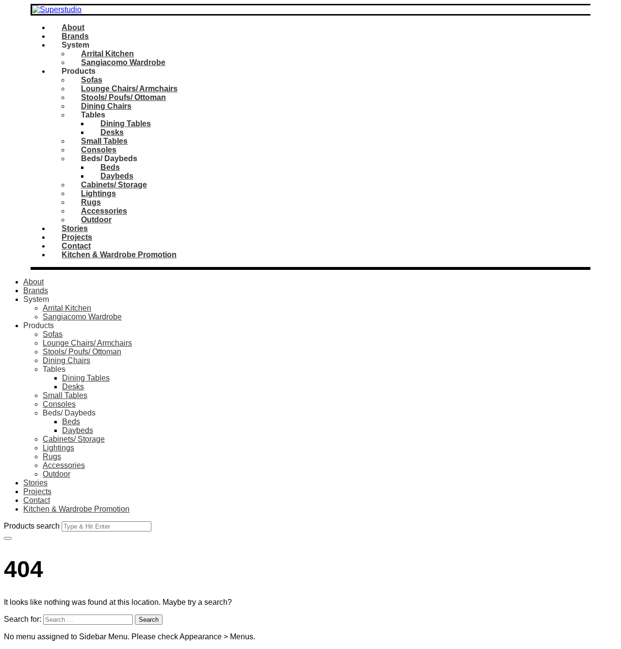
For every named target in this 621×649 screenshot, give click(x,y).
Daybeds (116, 176)
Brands (75, 36)
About (73, 27)
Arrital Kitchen (107, 54)
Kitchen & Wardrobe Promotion (119, 254)
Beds (110, 167)
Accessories (104, 211)
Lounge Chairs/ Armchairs (129, 88)
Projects (77, 237)
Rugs (91, 202)
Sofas (91, 80)
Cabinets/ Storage (114, 185)
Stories (75, 228)
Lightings (98, 193)
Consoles (98, 150)
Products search (32, 526)
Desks (112, 132)
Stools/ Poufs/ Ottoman (123, 97)
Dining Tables (125, 123)
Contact (76, 246)
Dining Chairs (106, 106)
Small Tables (104, 141)
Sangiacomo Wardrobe (123, 62)
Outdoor (96, 220)
